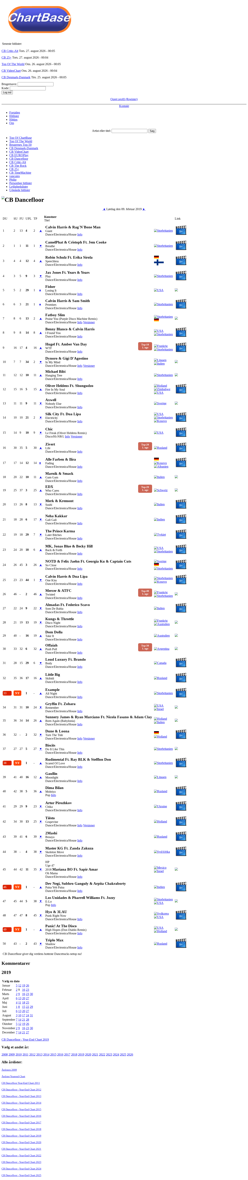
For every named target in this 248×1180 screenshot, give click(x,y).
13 (19, 998)
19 (23, 985)
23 (27, 989)
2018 (74, 1054)
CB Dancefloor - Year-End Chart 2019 (25, 1039)
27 (27, 998)
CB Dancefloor (18, 158)
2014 (46, 1054)
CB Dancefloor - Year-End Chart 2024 (21, 1168)
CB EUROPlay (18, 155)
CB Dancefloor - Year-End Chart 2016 (21, 1115)
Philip (12, 179)
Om (11, 123)
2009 (12, 1054)
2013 (39, 1054)
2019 (81, 1054)
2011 (25, 1054)
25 (27, 1002)
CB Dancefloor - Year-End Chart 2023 (21, 1162)
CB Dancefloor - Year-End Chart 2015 (21, 1109)
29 (31, 1006)
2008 (5, 1054)
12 (19, 985)
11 (19, 1002)
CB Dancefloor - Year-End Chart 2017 (21, 1122)
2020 (88, 1054)
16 (23, 989)
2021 (95, 1054)
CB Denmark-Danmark (16, 77)
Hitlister (14, 116)
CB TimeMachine (20, 172)
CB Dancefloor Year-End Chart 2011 (21, 1083)
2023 (109, 1054)
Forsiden (14, 112)
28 (27, 1019)
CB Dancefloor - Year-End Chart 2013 (21, 1096)
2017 (67, 1054)
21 (23, 1019)
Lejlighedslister (18, 186)
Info (79, 234)
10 (19, 1015)
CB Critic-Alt (10, 51)
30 (31, 994)
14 (19, 1019)
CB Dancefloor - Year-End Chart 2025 (21, 1175)
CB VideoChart (11, 70)
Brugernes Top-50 (20, 144)
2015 (53, 1054)
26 (27, 985)
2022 (102, 1054)
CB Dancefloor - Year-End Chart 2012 (21, 1089)
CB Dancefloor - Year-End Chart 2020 (21, 1142)
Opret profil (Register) (124, 99)
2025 (123, 1054)
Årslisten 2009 (9, 1069)
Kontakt (124, 106)
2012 (32, 1054)
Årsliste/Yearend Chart (13, 1076)
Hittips (13, 119)
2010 (19, 1054)
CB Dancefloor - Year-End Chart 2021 (21, 1148)
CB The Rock (18, 165)
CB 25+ (6, 57)
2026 (130, 1054)
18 (23, 1002)
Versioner (89, 322)
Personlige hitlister (20, 183)
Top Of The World (13, 64)
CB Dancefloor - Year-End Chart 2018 (21, 1129)
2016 (60, 1054)
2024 (116, 1054)
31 (31, 1015)
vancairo (14, 176)
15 (23, 1006)
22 (27, 1006)
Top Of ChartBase (20, 137)
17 (23, 1015)
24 (27, 1015)
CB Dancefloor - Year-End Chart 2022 (21, 1155)
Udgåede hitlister (19, 190)
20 (23, 998)
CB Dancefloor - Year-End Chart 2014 (21, 1102)
